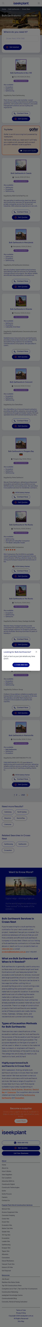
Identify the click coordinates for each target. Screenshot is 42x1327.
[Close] (36, 652)
